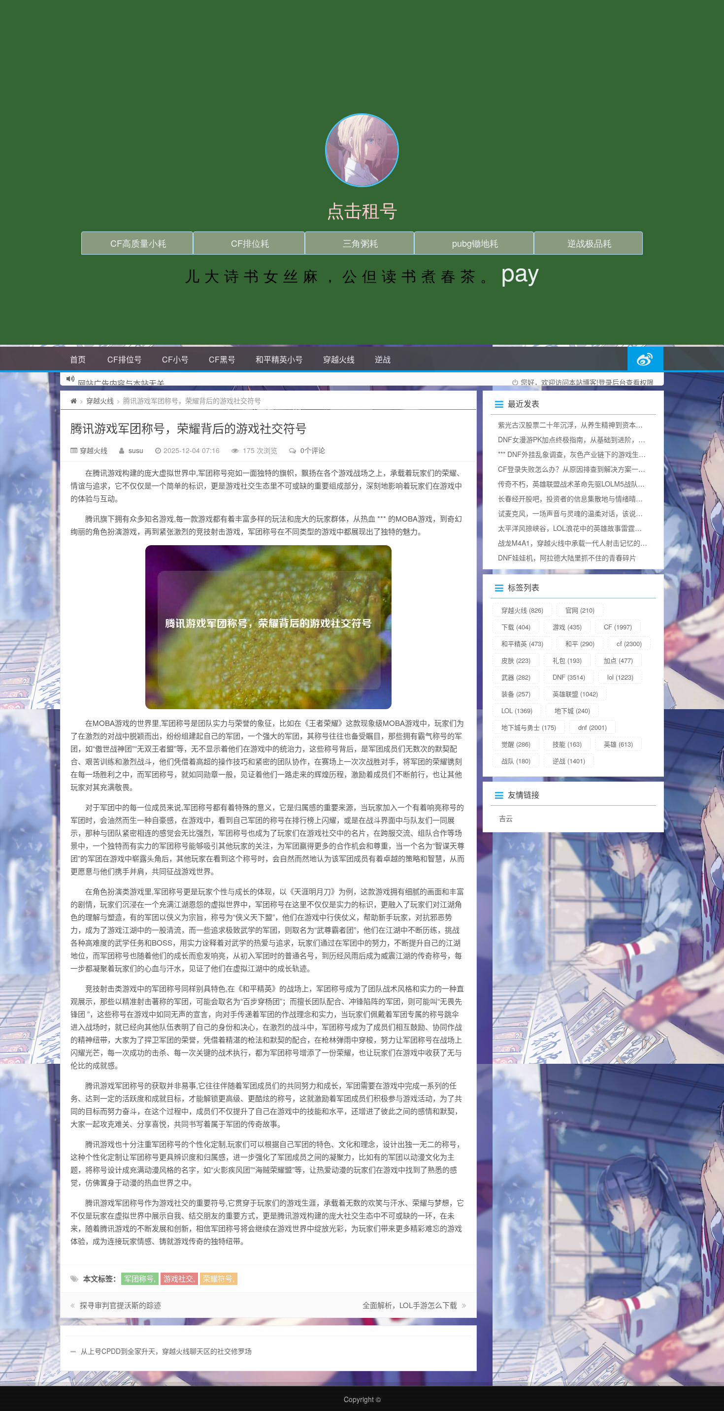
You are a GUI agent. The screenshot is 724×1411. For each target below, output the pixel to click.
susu (136, 450)
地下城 (572, 710)
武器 (515, 677)
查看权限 (640, 382)
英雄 (618, 744)
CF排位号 (124, 359)
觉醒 (515, 744)
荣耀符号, (218, 1278)
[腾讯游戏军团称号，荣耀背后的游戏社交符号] (268, 627)
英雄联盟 (575, 693)
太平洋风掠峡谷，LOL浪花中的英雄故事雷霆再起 (573, 528)
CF (618, 626)
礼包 (567, 660)
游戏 (567, 626)
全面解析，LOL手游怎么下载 (409, 1305)
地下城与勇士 (528, 727)
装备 (515, 693)
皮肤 (515, 660)
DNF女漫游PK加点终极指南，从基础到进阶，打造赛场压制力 (592, 439)
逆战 (383, 359)
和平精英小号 (279, 359)
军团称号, (140, 1278)
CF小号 (175, 359)
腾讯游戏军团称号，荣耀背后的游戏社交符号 (188, 427)
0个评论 (312, 450)
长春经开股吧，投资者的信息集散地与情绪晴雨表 (574, 498)
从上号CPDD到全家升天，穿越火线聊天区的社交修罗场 (166, 1351)
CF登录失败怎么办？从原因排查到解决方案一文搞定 (578, 469)
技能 (567, 744)
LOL (516, 710)
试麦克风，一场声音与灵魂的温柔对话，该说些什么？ (580, 513)
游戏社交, (179, 1278)
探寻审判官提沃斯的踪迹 (120, 1305)
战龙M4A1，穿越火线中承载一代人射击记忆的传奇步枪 (583, 543)
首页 (78, 359)
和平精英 (522, 643)
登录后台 (612, 382)
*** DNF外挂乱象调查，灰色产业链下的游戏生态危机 (578, 454)
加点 (618, 660)
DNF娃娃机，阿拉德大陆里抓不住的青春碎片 (567, 557)
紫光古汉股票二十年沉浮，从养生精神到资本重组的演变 (584, 424)
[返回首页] (73, 400)
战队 (515, 760)
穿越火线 (339, 359)
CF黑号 (222, 359)
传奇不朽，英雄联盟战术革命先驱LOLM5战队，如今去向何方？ (595, 484)
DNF (569, 677)
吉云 (506, 818)
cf (629, 643)
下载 (515, 626)
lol (620, 677)
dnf (592, 727)
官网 (579, 610)
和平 (579, 643)
